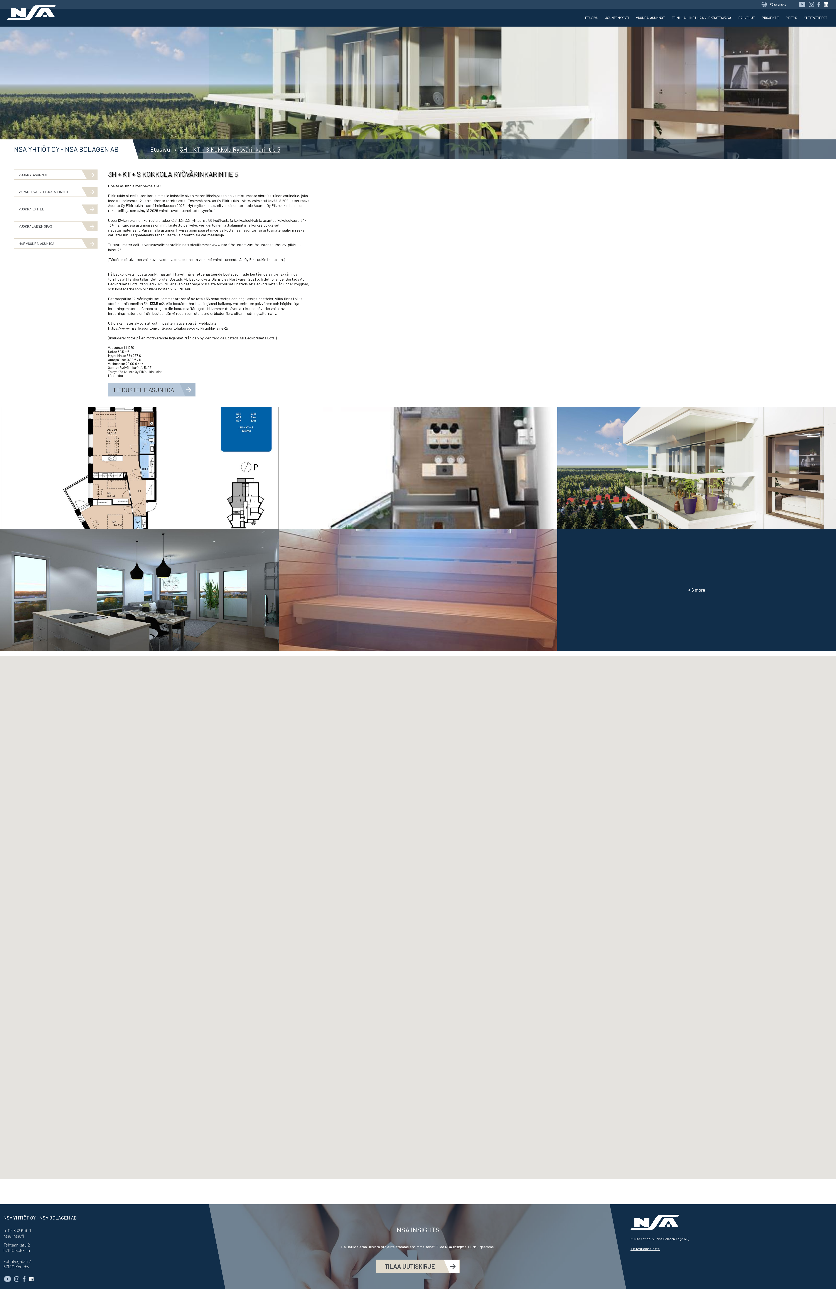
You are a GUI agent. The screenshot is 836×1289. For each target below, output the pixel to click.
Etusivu (591, 17)
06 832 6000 (19, 1230)
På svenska (778, 4)
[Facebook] (818, 4)
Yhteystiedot (815, 17)
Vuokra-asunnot (650, 17)
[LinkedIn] (826, 4)
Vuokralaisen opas (35, 226)
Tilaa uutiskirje (409, 1266)
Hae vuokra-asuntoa (36, 243)
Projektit (770, 17)
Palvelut (746, 17)
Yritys (791, 17)
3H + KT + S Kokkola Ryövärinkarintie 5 (230, 149)
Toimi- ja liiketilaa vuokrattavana (701, 17)
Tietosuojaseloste (645, 1248)
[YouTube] (802, 4)
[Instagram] (811, 4)
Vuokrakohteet (32, 209)
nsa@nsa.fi (13, 1235)
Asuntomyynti (617, 17)
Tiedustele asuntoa (143, 389)
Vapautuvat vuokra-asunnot (44, 192)
